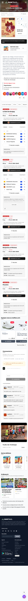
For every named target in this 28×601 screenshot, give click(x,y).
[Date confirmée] (2, 494)
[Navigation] (2, 2)
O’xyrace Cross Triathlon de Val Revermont (7, 491)
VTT (2, 547)
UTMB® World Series (6, 550)
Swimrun (4, 548)
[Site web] (17, 19)
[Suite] (24, 329)
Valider (17, 536)
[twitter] (5, 531)
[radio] (16, 359)
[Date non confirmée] (15, 491)
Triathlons (4, 545)
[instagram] (8, 531)
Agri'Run (18, 489)
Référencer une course (20, 545)
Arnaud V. (9, 405)
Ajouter (24, 13)
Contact (16, 542)
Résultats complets (14, 145)
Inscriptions (17, 548)
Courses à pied (5, 542)
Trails (3, 543)
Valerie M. (9, 387)
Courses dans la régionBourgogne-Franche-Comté (14, 507)
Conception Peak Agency (8, 562)
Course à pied (4, 13)
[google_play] (16, 531)
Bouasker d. (10, 395)
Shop (16, 551)
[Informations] (5, 208)
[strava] (11, 531)
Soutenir (17, 555)
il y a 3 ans (21, 387)
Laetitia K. (9, 414)
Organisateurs (18, 547)
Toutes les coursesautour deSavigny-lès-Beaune (13, 501)
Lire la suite (14, 204)
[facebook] (21, 19)
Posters (16, 550)
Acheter (9, 341)
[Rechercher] (24, 592)
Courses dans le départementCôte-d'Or (13, 505)
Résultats (15, 230)
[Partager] (23, 97)
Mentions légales (5, 560)
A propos (17, 543)
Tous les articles (21, 345)
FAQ (12, 560)
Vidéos (16, 553)
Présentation (7, 149)
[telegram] (14, 531)
